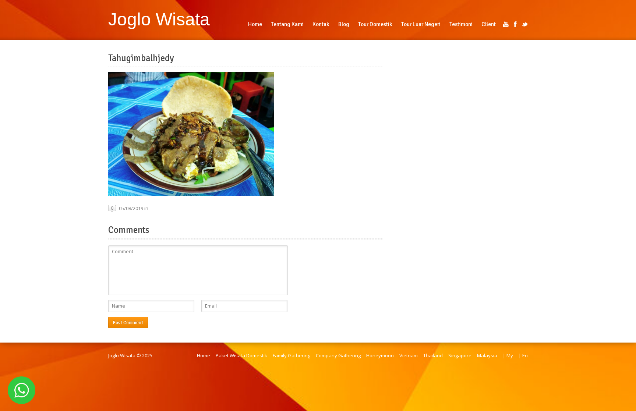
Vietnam (408, 355)
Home (203, 355)
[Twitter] (525, 24)
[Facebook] (515, 24)
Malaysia (487, 355)
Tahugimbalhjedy (141, 58)
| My (508, 355)
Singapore (459, 355)
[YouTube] (506, 24)
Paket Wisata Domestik (241, 355)
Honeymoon (380, 355)
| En (523, 355)
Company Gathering (338, 355)
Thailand (433, 355)
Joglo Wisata (159, 19)
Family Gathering (291, 355)
